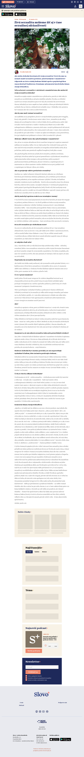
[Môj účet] (75, 6)
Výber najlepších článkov (35, 676)
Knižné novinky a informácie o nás (37, 680)
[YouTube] (78, 2)
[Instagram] (75, 2)
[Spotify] (81, 2)
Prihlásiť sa (33, 672)
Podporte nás (62, 703)
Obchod (21, 705)
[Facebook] (72, 2)
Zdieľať (63, 72)
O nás (21, 703)
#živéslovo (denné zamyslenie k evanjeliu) (39, 678)
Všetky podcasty (33, 651)
